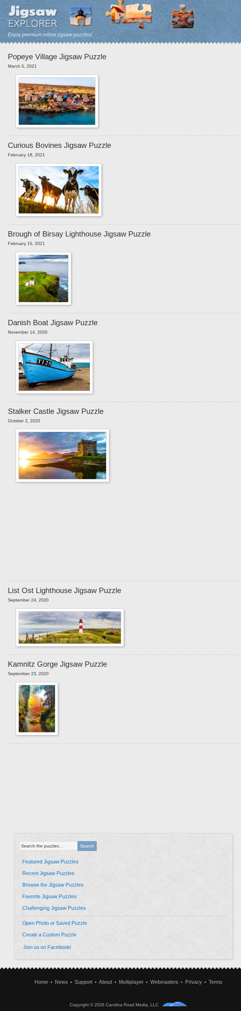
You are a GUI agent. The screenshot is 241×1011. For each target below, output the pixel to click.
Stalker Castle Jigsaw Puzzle (56, 411)
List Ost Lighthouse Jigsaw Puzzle (64, 590)
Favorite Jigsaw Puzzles (49, 896)
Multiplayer (131, 982)
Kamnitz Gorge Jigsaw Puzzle (57, 664)
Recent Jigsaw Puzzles (48, 873)
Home (41, 982)
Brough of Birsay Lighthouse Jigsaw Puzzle (79, 234)
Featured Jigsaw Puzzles (50, 861)
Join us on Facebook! (47, 947)
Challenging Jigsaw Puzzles (54, 908)
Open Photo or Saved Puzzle (54, 923)
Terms (215, 982)
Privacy (193, 982)
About (105, 982)
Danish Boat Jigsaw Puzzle (53, 322)
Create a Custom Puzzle (49, 934)
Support (83, 982)
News (61, 982)
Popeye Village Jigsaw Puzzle (57, 56)
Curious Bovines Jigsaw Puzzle (59, 145)
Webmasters (164, 982)
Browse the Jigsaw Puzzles (52, 885)
